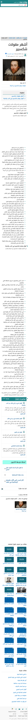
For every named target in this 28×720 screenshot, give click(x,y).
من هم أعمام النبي (21, 698)
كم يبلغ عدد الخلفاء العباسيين (19, 701)
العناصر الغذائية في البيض (19, 692)
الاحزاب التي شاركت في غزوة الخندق (17, 677)
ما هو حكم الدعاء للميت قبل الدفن (14, 468)
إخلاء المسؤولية (12, 716)
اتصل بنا (25, 714)
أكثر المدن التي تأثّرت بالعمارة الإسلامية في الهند (15, 481)
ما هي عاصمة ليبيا (21, 674)
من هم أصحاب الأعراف (20, 686)
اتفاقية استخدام (23, 712)
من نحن (14, 714)
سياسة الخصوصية (12, 712)
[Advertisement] (14, 22)
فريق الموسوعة (10, 54)
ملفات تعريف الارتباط (22, 716)
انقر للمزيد (22, 414)
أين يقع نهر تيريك (21, 680)
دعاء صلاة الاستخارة (18, 475)
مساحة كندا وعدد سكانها (20, 683)
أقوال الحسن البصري (21, 689)
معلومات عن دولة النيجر (20, 695)
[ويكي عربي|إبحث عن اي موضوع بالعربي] (23, 2)
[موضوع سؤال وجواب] (4, 399)
